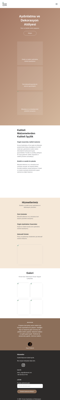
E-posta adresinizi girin (23, 383)
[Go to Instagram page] (23, 365)
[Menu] (57, 4)
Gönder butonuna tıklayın (27, 391)
